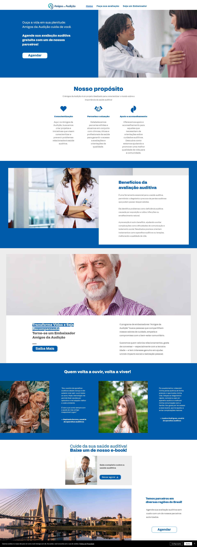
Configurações (176, 544)
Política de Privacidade (86, 544)
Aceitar (188, 544)
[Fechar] (194, 543)
